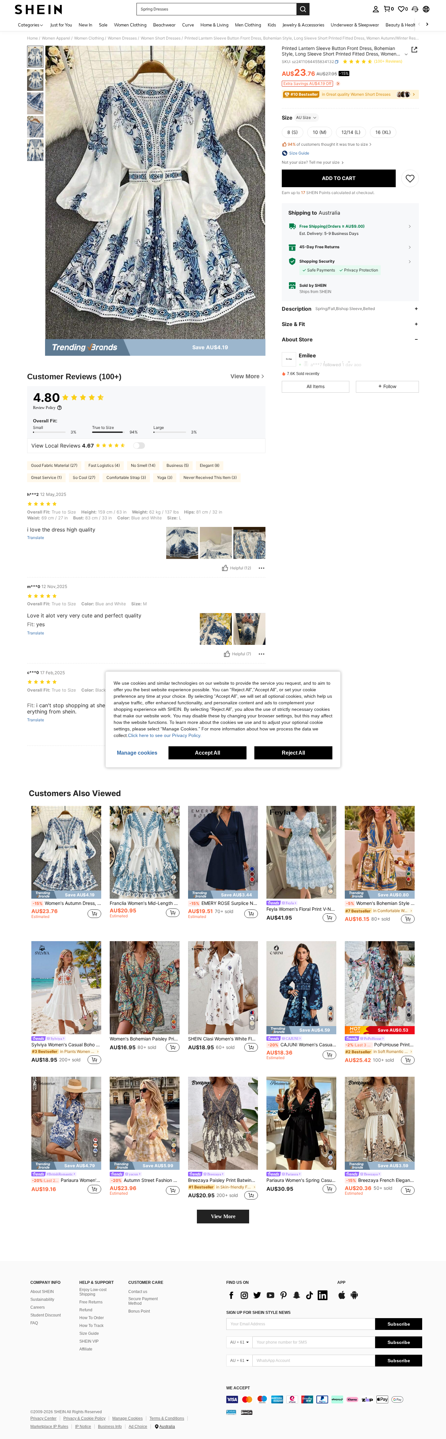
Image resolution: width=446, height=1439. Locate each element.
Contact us (137, 1291)
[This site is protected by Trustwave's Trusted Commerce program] (231, 1412)
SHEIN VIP (89, 1341)
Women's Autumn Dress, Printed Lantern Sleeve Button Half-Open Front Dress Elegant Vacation (67, 903)
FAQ (34, 1323)
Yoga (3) (164, 477)
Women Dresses (122, 38)
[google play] (354, 1298)
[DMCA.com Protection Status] (246, 1412)
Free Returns (91, 1302)
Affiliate (85, 1349)
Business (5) (178, 465)
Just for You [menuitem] (61, 24)
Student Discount (45, 1315)
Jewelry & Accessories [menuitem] (303, 24)
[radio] (292, 132)
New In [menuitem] (85, 24)
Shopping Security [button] (317, 261)
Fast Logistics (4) (104, 465)
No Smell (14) (143, 465)
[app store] (341, 1298)
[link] (388, 9)
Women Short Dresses (161, 38)
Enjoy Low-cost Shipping (92, 1292)
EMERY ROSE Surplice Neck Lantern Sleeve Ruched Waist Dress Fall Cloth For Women (223, 903)
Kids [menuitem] (272, 24)
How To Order (91, 1318)
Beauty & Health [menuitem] (402, 24)
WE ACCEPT (238, 1388)
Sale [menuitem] (103, 24)
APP (341, 1283)
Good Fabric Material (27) (54, 465)
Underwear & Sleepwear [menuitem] (355, 24)
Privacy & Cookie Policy (84, 1418)
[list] (278, 1295)
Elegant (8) (209, 465)
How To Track (91, 1325)
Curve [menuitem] (188, 24)
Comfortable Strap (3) (126, 477)
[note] (66, 895)
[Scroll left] (419, 24)
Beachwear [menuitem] (164, 24)
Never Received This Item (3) (210, 477)
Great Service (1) (46, 477)
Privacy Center (43, 1418)
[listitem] (66, 868)
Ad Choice (138, 1426)
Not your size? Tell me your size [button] (311, 162)
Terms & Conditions (167, 1418)
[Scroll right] (427, 24)
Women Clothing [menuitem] (130, 24)
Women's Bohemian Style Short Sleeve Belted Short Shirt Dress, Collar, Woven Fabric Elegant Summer (380, 903)
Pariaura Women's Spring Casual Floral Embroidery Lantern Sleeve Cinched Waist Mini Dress (301, 1180)
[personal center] (376, 9)
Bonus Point (139, 1311)
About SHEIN (42, 1291)
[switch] (139, 445)
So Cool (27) (84, 477)
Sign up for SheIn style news (258, 1312)
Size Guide (89, 1333)
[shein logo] (38, 9)
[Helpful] (225, 568)
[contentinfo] (324, 1399)
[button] (415, 9)
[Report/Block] (261, 568)
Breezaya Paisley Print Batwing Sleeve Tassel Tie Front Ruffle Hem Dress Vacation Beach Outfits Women (223, 1180)
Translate (35, 537)
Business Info (110, 1426)
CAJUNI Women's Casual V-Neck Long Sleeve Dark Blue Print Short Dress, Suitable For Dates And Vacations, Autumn (302, 1044)
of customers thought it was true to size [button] (328, 144)
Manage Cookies (127, 1418)
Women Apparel (56, 38)
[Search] (303, 9)
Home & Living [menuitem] (214, 24)
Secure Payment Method (143, 1301)
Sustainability (42, 1299)
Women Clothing (89, 38)
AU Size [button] (303, 117)
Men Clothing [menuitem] (248, 24)
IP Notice (83, 1426)
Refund (85, 1310)
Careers (37, 1307)
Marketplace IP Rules (49, 1426)
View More (223, 1216)
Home (32, 38)
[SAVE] (410, 178)
